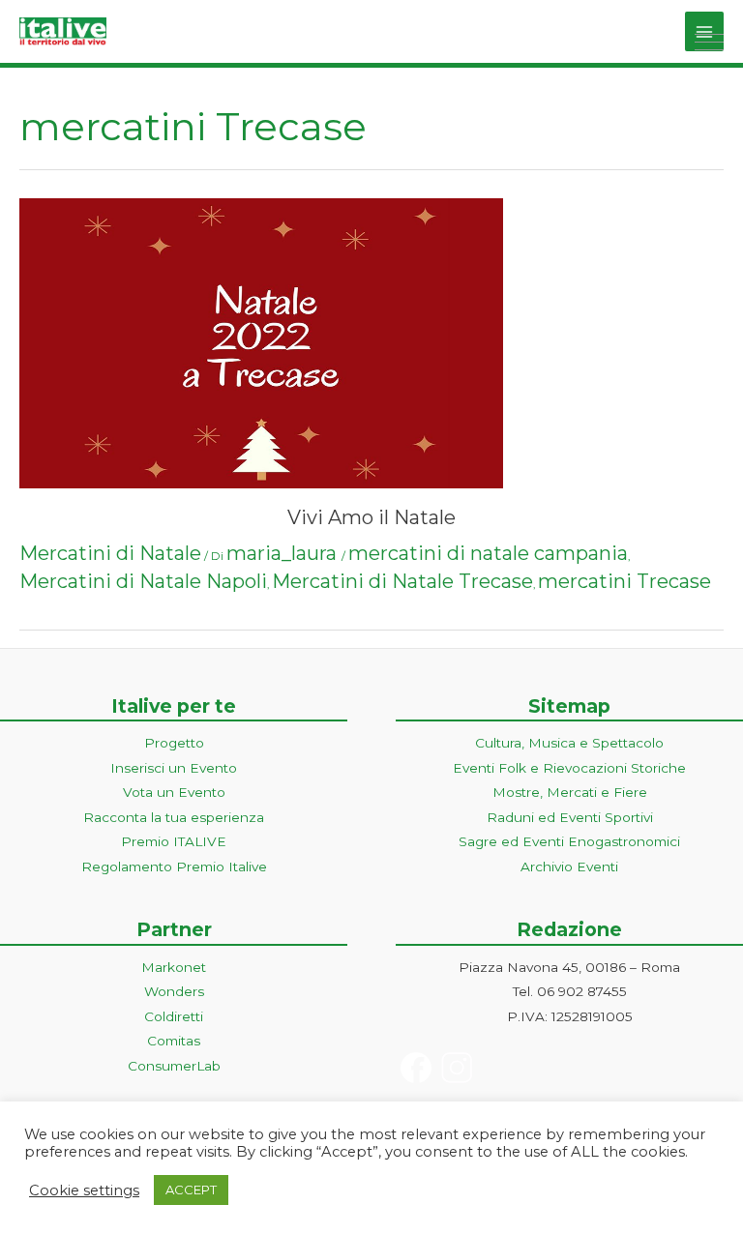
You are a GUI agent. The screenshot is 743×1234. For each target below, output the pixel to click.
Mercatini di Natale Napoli (143, 581)
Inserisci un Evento (173, 768)
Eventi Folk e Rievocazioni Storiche (569, 768)
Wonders (174, 991)
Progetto (174, 742)
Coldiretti (173, 1016)
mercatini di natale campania (488, 553)
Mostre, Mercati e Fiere (569, 792)
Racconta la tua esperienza (173, 817)
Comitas (173, 1040)
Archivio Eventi (569, 866)
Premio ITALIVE (173, 841)
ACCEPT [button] (191, 1189)
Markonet (173, 967)
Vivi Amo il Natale (371, 517)
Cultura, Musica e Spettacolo (569, 742)
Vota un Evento (174, 792)
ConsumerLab (174, 1065)
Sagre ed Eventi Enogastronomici (569, 841)
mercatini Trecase (624, 581)
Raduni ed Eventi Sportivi (570, 817)
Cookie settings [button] (84, 1190)
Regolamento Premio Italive (174, 866)
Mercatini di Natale (110, 553)
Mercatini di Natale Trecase (402, 581)
